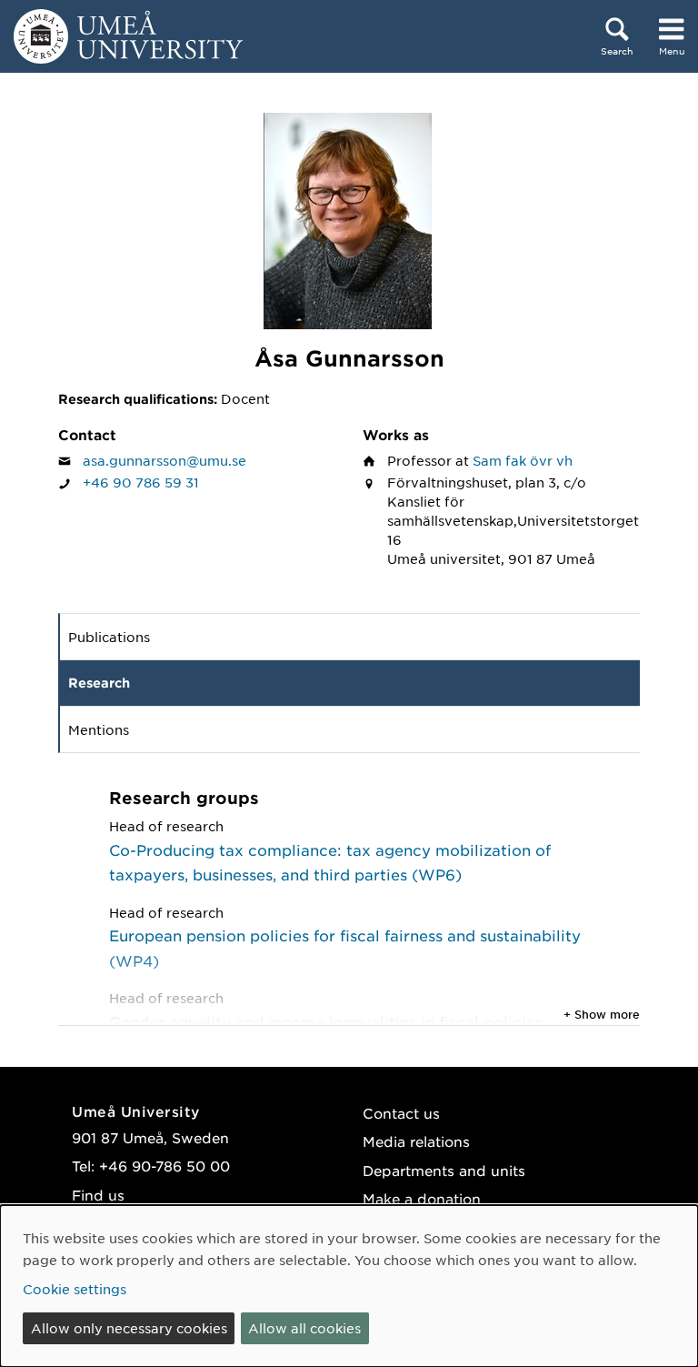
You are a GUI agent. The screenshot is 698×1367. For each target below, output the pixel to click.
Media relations (416, 1141)
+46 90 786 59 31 (141, 482)
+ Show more (601, 1014)
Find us (98, 1194)
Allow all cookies (304, 1328)
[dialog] (349, 1286)
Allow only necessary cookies (129, 1328)
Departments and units (444, 1170)
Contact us (401, 1112)
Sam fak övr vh (523, 460)
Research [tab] (99, 682)
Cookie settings (74, 1289)
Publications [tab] (109, 636)
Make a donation (422, 1198)
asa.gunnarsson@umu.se (164, 460)
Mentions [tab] (98, 729)
